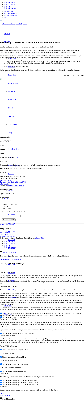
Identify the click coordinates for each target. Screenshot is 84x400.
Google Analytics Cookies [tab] (8, 319)
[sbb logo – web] (13, 24)
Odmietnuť (17, 259)
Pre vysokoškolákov (10, 13)
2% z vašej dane (5, 232)
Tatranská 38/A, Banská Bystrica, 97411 (13, 182)
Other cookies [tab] (4, 373)
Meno (4, 208)
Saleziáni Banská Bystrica (15, 186)
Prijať (2, 395)
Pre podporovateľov (10, 15)
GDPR (6, 17)
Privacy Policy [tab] (4, 386)
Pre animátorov (9, 11)
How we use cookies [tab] (7, 272)
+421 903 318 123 (6, 180)
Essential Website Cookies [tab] (8, 286)
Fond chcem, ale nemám (8, 234)
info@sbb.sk (4, 184)
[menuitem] (44, 12)
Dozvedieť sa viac (8, 259)
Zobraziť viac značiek (7, 224)
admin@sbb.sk (40, 238)
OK (1, 259)
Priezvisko (6, 204)
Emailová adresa (8, 212)
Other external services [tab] (7, 335)
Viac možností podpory (7, 236)
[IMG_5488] (42, 79)
